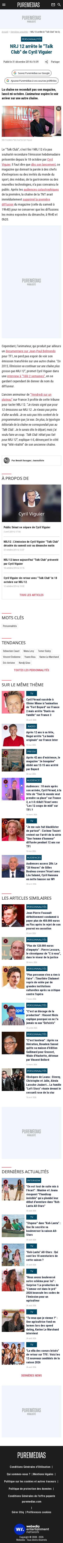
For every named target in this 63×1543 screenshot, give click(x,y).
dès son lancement (43, 164)
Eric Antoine (9, 662)
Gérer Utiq (18, 1512)
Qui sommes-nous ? (18, 1474)
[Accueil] (29, 4)
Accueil (5, 32)
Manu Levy (29, 651)
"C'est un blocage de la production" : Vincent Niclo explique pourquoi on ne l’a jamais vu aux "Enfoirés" (42, 1017)
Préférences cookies (39, 1512)
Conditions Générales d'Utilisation (30, 1467)
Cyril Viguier (32, 514)
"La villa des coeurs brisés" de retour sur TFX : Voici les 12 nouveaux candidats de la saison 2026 (43, 1356)
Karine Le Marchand (49, 657)
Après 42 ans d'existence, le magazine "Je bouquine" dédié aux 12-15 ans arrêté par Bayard (43, 763)
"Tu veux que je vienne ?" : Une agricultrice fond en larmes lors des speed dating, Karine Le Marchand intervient (42, 1325)
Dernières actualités (19, 32)
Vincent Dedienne (11, 657)
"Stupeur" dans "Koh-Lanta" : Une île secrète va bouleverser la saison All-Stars (43, 1228)
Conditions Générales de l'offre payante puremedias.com (31, 1498)
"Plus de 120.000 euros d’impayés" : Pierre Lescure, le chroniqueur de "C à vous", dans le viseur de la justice (43, 951)
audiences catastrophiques (41, 189)
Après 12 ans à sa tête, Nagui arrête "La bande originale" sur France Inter (42, 736)
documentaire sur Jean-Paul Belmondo (30, 351)
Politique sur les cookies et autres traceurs (30, 1481)
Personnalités (10, 626)
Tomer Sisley (44, 651)
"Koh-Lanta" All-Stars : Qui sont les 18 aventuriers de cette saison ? (42, 1256)
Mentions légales (43, 1474)
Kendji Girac (24, 662)
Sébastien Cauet (11, 651)
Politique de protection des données (30, 1488)
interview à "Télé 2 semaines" (26, 376)
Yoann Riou (30, 657)
